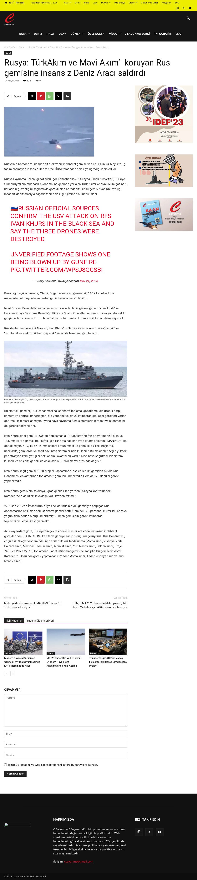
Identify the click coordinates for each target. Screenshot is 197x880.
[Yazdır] (67, 96)
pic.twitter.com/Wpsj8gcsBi (56, 269)
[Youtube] (190, 8)
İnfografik (166, 2)
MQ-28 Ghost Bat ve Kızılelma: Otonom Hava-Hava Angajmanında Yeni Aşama (64, 662)
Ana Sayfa (9, 47)
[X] (183, 8)
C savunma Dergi (149, 2)
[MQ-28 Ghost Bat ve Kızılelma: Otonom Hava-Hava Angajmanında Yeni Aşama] (66, 642)
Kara (66, 2)
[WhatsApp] (49, 96)
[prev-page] (6, 673)
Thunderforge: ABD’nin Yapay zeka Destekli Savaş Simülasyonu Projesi (108, 662)
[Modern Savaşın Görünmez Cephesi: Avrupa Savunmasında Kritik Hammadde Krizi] (23, 642)
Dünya (104, 2)
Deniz (77, 2)
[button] (188, 19)
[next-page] (12, 673)
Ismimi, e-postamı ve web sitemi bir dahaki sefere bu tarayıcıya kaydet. (53, 764)
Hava (86, 2)
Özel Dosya (119, 2)
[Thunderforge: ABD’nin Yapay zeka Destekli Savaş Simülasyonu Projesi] (108, 642)
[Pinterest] (41, 96)
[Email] (58, 96)
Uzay (95, 2)
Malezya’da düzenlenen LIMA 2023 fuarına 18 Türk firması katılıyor (32, 605)
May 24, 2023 (89, 281)
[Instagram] (177, 8)
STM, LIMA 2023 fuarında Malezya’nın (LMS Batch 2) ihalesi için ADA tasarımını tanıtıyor (99, 605)
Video (132, 2)
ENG (177, 2)
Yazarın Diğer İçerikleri (40, 620)
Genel (22, 47)
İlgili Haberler (14, 620)
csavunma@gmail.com (78, 861)
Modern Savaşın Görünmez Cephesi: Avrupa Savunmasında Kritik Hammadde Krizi (22, 662)
